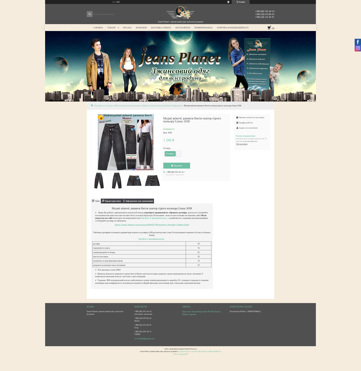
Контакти (141, 27)
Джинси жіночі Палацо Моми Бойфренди (162, 105)
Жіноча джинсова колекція (127, 105)
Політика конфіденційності (233, 27)
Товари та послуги (104, 105)
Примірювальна (203, 27)
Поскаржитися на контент (188, 351)
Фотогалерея (182, 27)
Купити (178, 165)
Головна (98, 27)
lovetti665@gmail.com (144, 338)
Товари (111, 27)
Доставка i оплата (161, 27)
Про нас (127, 27)
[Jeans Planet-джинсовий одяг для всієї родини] (180, 12)
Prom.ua (194, 349)
